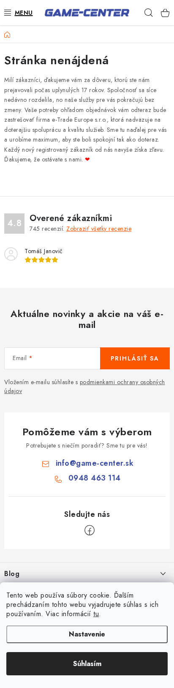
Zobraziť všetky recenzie (98, 228)
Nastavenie (87, 634)
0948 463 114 (94, 477)
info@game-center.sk (95, 463)
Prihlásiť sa (135, 358)
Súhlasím (87, 664)
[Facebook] (89, 530)
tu (96, 614)
